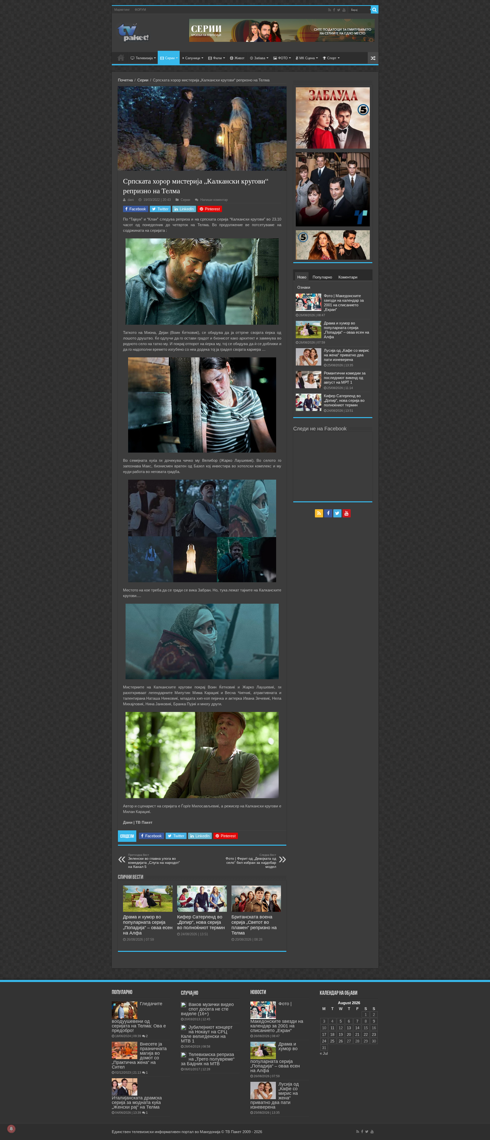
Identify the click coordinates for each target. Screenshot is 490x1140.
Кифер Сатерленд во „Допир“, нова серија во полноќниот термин (201, 922)
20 (349, 1034)
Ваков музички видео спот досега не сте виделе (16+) (207, 1009)
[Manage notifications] (11, 1129)
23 (374, 1034)
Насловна (121, 57)
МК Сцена (307, 58)
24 (324, 1041)
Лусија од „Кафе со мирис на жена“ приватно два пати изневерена (346, 355)
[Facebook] (334, 10)
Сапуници (192, 58)
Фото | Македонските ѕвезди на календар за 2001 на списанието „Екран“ (344, 303)
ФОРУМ (140, 9)
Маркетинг (122, 9)
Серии (170, 58)
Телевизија (144, 58)
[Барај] (374, 10)
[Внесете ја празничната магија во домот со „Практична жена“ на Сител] (124, 1050)
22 (366, 1034)
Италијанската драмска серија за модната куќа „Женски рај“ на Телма (137, 1102)
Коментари (347, 277)
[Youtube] (344, 10)
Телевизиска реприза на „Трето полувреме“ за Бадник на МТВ (208, 1059)
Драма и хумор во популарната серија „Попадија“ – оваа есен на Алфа (148, 925)
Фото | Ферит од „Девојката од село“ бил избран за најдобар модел (251, 861)
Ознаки (303, 287)
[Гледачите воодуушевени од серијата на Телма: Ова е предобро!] (124, 1010)
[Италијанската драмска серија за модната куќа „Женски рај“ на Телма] (124, 1087)
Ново (301, 277)
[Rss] (330, 10)
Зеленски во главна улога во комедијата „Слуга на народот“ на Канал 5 (154, 861)
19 (341, 1034)
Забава (259, 58)
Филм (217, 58)
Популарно (322, 277)
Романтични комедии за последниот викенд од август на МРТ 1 (344, 377)
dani (131, 200)
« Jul (324, 1053)
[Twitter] (339, 10)
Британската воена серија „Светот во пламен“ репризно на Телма (254, 925)
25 (332, 1041)
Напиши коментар (214, 200)
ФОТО (283, 58)
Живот (239, 58)
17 (324, 1034)
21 (357, 1034)
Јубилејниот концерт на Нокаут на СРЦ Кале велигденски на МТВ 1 (206, 1034)
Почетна (125, 80)
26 (341, 1041)
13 (349, 1028)
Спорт (331, 58)
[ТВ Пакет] (133, 32)
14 (357, 1028)
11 (332, 1028)
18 (332, 1034)
